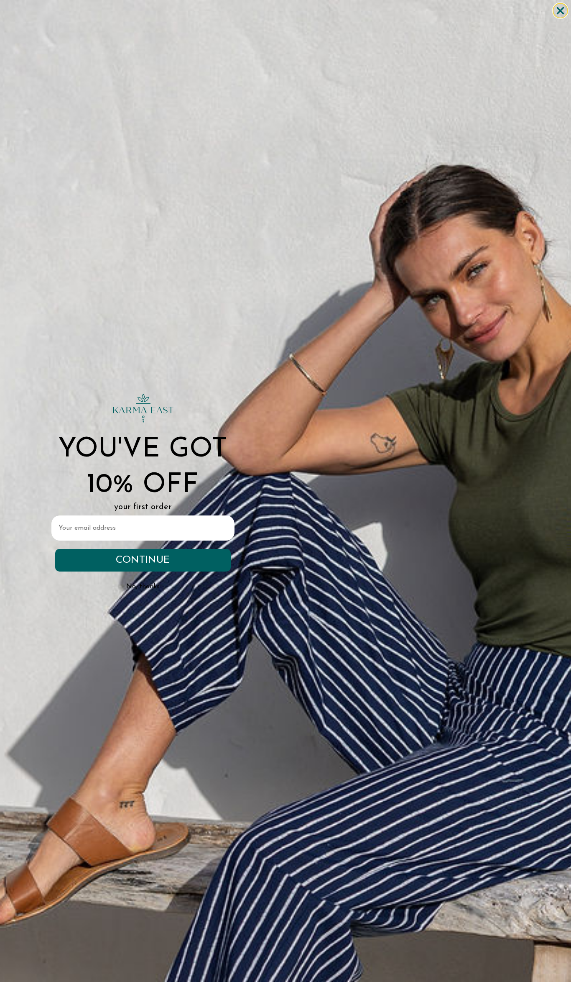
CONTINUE (143, 560)
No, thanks (143, 586)
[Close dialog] (560, 10)
